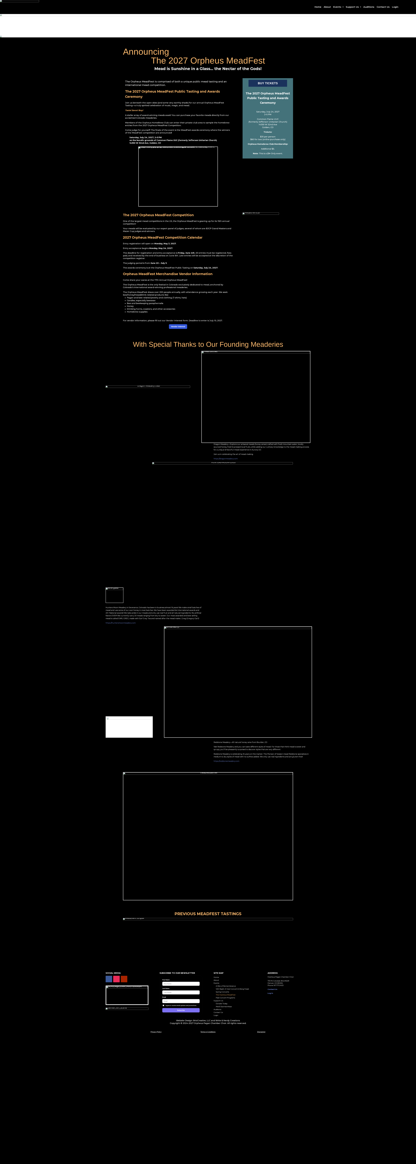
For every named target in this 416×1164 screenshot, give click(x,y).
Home (317, 7)
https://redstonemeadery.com (226, 761)
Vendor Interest (178, 326)
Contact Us (383, 7)
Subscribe (181, 1010)
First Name (166, 980)
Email (164, 997)
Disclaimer (261, 1032)
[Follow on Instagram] (116, 979)
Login (395, 7)
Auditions (368, 7)
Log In (270, 993)
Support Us (352, 7)
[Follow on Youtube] (124, 979)
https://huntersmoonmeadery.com (121, 623)
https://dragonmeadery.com (226, 459)
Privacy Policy (156, 1032)
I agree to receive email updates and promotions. (181, 1005)
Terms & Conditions (207, 1032)
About (327, 7)
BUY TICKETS (268, 83)
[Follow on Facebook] (109, 979)
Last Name (165, 988)
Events (337, 7)
